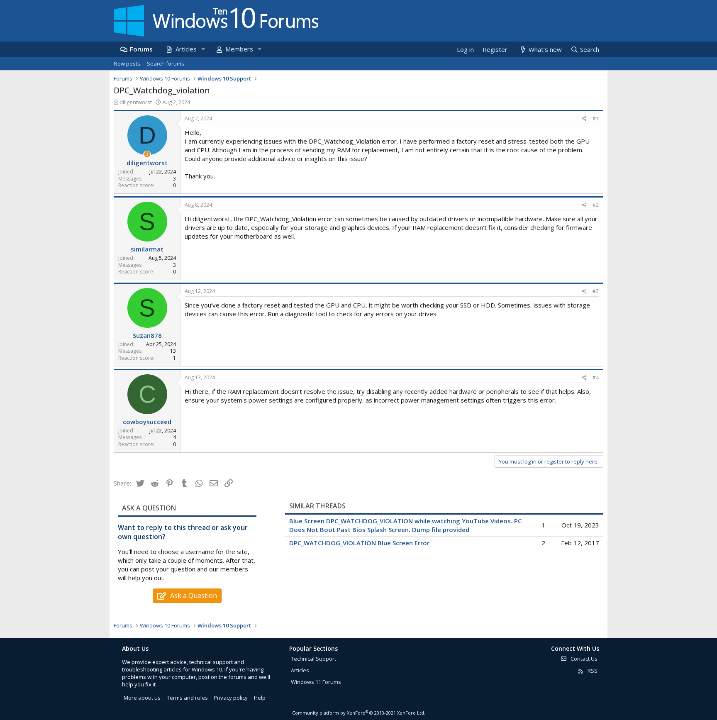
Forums (141, 49)
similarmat (147, 249)
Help (260, 697)
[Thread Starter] (147, 154)
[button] (203, 49)
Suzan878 (147, 335)
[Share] (584, 119)
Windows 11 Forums (316, 682)
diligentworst (136, 102)
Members (239, 49)
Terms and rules (187, 697)
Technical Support (313, 658)
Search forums (165, 63)
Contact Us (583, 658)
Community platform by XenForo (358, 713)
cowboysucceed (147, 421)
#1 (596, 118)
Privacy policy (231, 697)
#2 (596, 204)
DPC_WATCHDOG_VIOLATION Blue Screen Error (359, 543)
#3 (596, 291)
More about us (142, 697)
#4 (596, 377)
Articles (186, 49)
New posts (127, 63)
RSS (592, 670)
